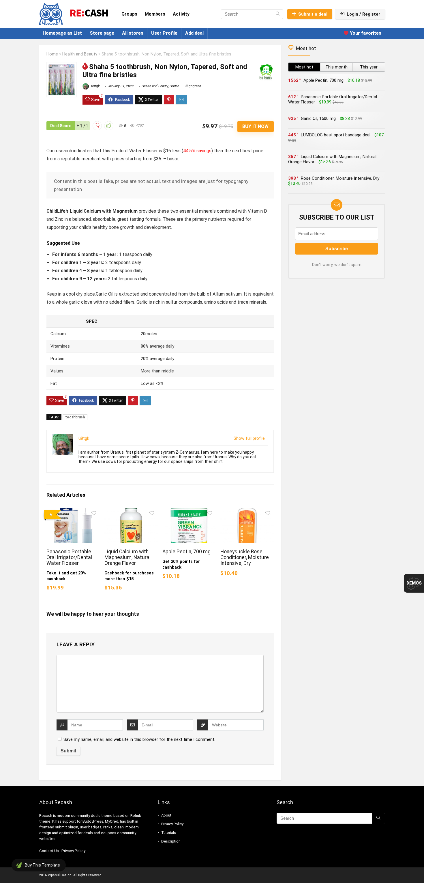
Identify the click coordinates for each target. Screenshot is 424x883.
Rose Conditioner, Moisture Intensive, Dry (340, 178)
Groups (129, 14)
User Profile (164, 33)
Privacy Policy (73, 851)
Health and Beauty (79, 54)
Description (171, 841)
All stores (132, 33)
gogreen (195, 86)
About (166, 815)
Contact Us (49, 851)
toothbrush (75, 417)
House (174, 86)
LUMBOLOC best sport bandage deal (335, 135)
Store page (102, 33)
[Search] (277, 14)
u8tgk (95, 86)
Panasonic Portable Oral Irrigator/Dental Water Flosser (69, 557)
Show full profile (249, 438)
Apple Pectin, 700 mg (186, 551)
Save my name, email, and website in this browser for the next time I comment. (139, 739)
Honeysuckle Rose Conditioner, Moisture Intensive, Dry (244, 557)
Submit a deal (312, 14)
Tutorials (168, 832)
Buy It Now (255, 126)
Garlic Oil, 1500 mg (318, 118)
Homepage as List (62, 33)
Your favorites (365, 33)
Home (52, 54)
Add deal (194, 33)
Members (155, 14)
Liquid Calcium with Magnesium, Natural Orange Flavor (127, 557)
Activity (181, 14)
